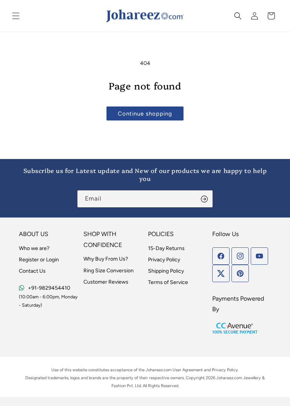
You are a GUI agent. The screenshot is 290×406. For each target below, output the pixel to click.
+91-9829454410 (49, 288)
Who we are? (34, 248)
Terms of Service (168, 282)
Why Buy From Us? (105, 259)
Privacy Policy (164, 259)
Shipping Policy (166, 271)
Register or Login (39, 259)
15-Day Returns (166, 248)
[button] (16, 16)
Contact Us (32, 271)
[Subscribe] (204, 199)
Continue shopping (145, 113)
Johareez (154, 369)
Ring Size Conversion (108, 270)
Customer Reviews (105, 282)
